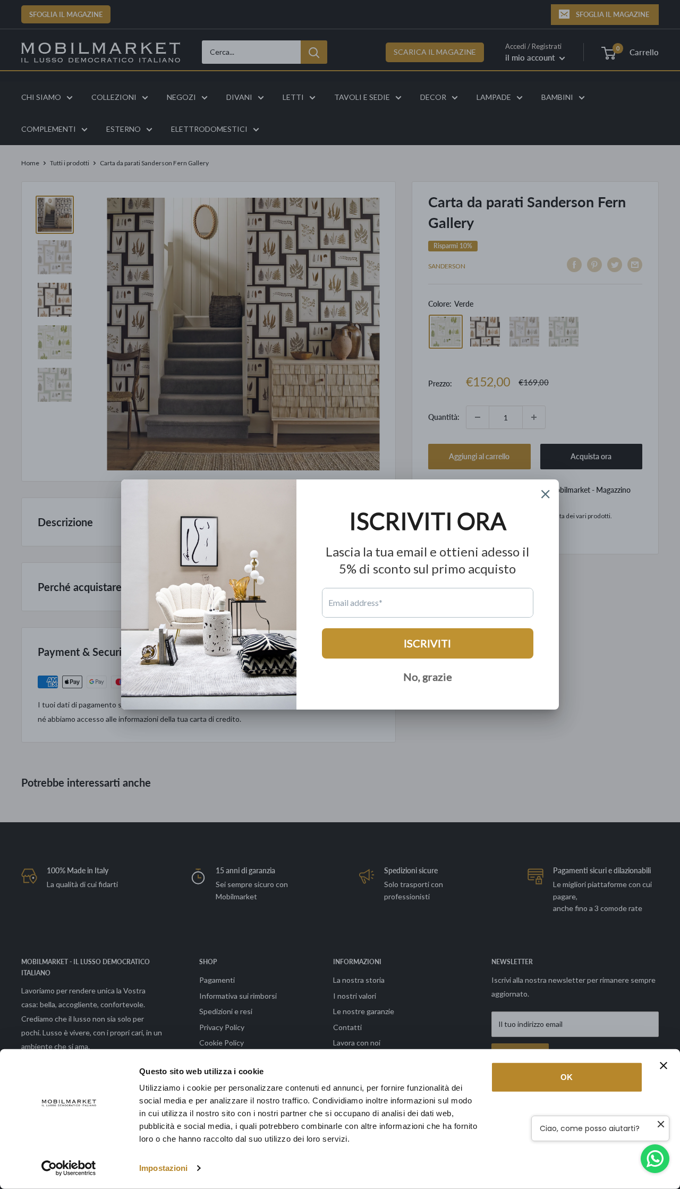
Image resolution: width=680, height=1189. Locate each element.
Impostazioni (163, 1168)
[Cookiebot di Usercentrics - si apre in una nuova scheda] (68, 1168)
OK (566, 1077)
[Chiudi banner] (663, 1065)
